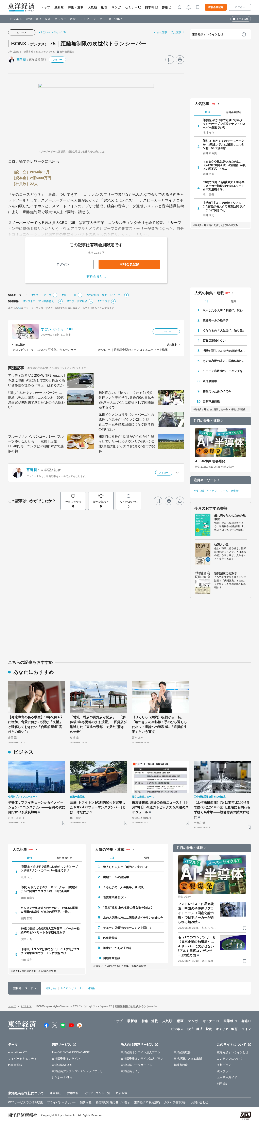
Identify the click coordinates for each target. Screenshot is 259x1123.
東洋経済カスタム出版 (188, 1058)
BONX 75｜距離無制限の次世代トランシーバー (78, 44)
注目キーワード (205, 480)
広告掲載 (121, 1093)
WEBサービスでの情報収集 (25, 1102)
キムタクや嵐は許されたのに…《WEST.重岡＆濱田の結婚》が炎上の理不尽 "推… (224, 165)
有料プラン (224, 1064)
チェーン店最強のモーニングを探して (225, 371)
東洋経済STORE (62, 1064)
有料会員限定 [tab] (234, 112)
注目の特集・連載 (207, 420)
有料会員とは (96, 276)
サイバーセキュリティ (22, 1058)
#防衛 (235, 491)
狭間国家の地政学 (225, 573)
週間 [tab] (233, 301)
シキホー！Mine (62, 1077)
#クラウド (104, 301)
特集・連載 (76, 7)
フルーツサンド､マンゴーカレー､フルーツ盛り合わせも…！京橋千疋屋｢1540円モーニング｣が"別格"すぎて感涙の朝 (36, 444)
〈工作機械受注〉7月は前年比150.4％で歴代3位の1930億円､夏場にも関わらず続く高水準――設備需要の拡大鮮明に (222, 810)
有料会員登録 (215, 7)
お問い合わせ (199, 1102)
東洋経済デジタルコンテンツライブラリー (79, 1071)
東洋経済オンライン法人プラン (140, 1052)
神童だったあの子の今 (217, 391)
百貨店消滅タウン (214, 340)
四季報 (150, 7)
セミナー (131, 7)
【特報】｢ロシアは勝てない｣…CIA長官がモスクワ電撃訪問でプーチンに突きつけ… (224, 206)
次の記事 (176, 32)
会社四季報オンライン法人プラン (142, 1058)
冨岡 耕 (21, 59)
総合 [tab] (207, 111)
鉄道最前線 (210, 381)
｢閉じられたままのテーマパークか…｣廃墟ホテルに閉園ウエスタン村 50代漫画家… (223, 144)
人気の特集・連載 (209, 293)
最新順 (59, 7)
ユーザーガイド (227, 1077)
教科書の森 (181, 1064)
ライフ (84, 18)
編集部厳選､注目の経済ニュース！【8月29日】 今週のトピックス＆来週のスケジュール (160, 807)
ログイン (240, 7)
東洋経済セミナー (132, 1071)
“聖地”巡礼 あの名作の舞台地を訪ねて (225, 350)
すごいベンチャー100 (57, 329)
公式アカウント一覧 (97, 1093)
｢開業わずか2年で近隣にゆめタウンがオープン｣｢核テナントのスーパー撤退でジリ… (224, 124)
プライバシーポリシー (61, 1102)
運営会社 (55, 1093)
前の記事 (162, 32)
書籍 (165, 7)
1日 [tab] (207, 301)
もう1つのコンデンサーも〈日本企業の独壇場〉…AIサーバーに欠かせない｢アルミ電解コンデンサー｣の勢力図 (197, 946)
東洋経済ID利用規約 (147, 1102)
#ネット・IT (69, 295)
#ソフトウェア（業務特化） (40, 301)
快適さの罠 (221, 544)
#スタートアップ (42, 295)
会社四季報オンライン (66, 1058)
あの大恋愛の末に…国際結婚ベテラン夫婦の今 (225, 360)
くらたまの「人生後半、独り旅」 (224, 330)
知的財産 (85, 1102)
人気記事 (202, 104)
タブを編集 (242, 19)
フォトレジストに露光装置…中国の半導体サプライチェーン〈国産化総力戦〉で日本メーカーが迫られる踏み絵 (196, 913)
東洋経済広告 (182, 1052)
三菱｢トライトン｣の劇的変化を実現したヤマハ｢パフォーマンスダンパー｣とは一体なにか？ (97, 807)
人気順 (92, 7)
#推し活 (199, 491)
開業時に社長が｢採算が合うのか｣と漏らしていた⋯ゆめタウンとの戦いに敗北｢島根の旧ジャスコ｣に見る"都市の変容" (127, 444)
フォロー (57, 59)
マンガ (116, 7)
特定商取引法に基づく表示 (113, 1102)
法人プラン (224, 1071)
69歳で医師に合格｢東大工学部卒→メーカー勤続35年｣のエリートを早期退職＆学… (224, 186)
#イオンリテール (217, 491)
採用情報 (73, 1093)
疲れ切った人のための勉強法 (230, 517)
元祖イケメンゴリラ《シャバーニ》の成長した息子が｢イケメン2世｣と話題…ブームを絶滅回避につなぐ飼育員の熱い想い (126, 422)
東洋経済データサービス (136, 1064)
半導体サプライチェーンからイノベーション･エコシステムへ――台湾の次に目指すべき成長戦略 (36, 807)
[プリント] (180, 59)
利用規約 (222, 1083)
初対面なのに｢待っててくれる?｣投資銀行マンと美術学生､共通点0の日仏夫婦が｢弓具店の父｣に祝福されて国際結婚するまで (126, 400)
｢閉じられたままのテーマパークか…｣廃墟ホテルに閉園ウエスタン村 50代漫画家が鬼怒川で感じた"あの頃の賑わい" (36, 400)
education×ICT (17, 1052)
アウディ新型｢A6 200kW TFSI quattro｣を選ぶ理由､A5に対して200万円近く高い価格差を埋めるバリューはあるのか (36, 380)
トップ (45, 7)
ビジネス (16, 18)
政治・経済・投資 (38, 18)
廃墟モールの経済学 (215, 320)
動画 (104, 7)
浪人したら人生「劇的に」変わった (225, 310)
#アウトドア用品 (77, 301)
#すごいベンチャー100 (52, 32)
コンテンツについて (230, 1058)
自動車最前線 (211, 401)
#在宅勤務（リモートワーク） (105, 295)
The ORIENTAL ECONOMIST (71, 1052)
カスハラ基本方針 (175, 1102)
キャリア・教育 (65, 18)
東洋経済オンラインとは (207, 34)
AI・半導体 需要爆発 (210, 461)
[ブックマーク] (170, 59)
